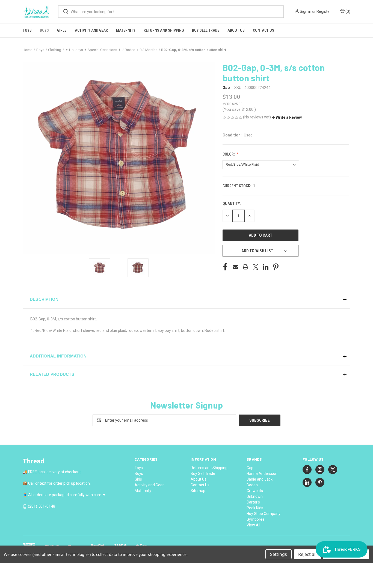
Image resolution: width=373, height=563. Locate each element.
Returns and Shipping (164, 30)
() (347, 11)
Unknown (255, 496)
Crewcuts (255, 490)
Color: (229, 154)
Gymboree (256, 519)
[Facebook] (225, 267)
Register (323, 11)
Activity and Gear (91, 30)
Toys (27, 30)
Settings (278, 554)
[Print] (245, 267)
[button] (287, 117)
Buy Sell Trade (205, 30)
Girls (62, 30)
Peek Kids (255, 508)
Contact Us (263, 30)
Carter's (253, 502)
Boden (252, 485)
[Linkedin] (265, 267)
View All (253, 525)
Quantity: (232, 203)
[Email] (235, 267)
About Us (236, 30)
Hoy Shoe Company (263, 513)
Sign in (305, 11)
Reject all (307, 554)
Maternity (125, 30)
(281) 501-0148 (41, 506)
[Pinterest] (276, 267)
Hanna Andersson (262, 473)
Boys (44, 30)
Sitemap (198, 490)
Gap (250, 468)
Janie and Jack (260, 479)
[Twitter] (255, 267)
